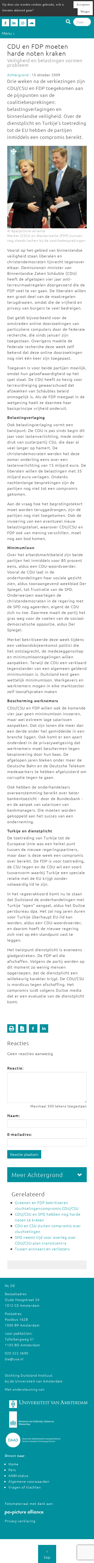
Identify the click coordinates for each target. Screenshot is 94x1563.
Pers (12, 1469)
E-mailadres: (19, 1134)
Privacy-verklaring (20, 1520)
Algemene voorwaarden (28, 1481)
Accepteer (83, 4)
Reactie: (15, 1068)
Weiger (85, 11)
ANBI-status (18, 1475)
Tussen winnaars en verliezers (42, 1248)
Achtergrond (18, 74)
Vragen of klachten (24, 1487)
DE (12, 1285)
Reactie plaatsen (24, 1154)
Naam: (13, 1115)
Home (13, 1464)
